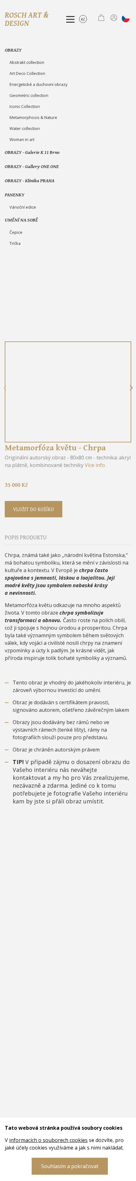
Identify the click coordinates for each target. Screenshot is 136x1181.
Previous (5, 388)
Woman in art (21, 139)
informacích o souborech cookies (48, 1140)
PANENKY (14, 194)
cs (126, 18)
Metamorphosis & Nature (33, 117)
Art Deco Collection (27, 73)
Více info (95, 465)
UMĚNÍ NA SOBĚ (21, 219)
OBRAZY (13, 49)
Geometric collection (28, 95)
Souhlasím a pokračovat (69, 1166)
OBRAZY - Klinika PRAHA (29, 180)
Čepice (15, 232)
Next (131, 388)
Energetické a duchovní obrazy (38, 84)
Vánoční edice (22, 207)
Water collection (24, 128)
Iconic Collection (24, 106)
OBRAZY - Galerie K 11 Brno (32, 152)
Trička (15, 243)
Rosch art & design (26, 19)
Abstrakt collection (26, 62)
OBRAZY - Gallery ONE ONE (32, 166)
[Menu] (70, 19)
